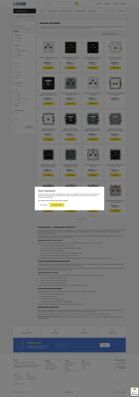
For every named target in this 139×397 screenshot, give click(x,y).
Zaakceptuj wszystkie (57, 205)
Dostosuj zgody (43, 205)
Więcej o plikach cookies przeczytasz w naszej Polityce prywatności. (53, 200)
